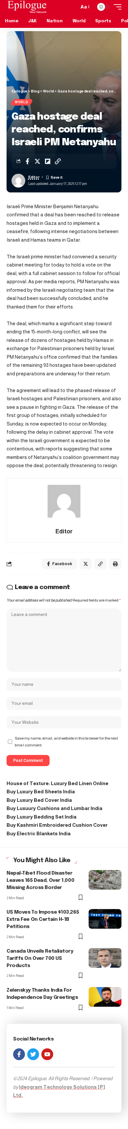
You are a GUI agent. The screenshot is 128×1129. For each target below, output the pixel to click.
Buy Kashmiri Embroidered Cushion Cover (57, 825)
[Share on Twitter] (37, 161)
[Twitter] (33, 1054)
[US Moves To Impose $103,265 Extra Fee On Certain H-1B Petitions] (105, 919)
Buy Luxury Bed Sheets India (41, 791)
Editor (34, 177)
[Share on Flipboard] (47, 161)
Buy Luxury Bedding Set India (41, 817)
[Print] (115, 563)
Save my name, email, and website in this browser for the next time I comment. (66, 741)
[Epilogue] (27, 7)
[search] (72, 7)
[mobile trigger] (115, 7)
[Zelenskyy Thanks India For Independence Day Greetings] (105, 997)
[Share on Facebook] (27, 161)
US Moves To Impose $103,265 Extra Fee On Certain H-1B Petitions (43, 919)
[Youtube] (47, 1054)
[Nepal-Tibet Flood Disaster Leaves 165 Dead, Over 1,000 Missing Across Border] (105, 880)
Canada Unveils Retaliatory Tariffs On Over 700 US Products (40, 958)
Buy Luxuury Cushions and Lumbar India (54, 808)
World (22, 102)
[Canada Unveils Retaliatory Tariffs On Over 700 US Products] (105, 958)
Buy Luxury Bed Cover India (39, 800)
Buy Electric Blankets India (39, 833)
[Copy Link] (57, 161)
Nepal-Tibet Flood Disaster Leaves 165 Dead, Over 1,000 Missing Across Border (40, 880)
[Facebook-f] (19, 1054)
